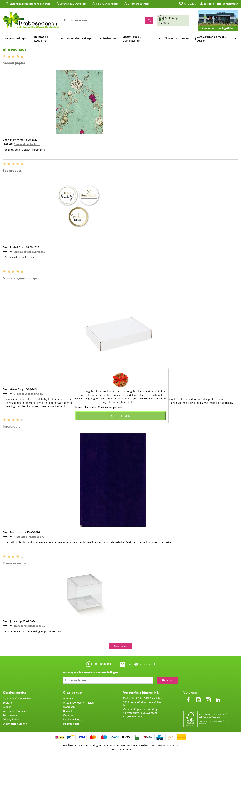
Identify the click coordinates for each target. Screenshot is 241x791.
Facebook (188, 696)
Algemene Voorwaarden (17, 698)
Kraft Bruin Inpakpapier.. (29, 536)
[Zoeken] (149, 20)
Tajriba (128, 749)
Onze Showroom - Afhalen (78, 702)
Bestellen (8, 702)
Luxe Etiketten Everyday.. (29, 251)
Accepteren (120, 416)
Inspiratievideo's (72, 719)
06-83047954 (102, 664)
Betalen (7, 706)
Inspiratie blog (71, 723)
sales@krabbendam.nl (142, 664)
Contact (67, 711)
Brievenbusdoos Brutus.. (29, 393)
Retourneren (10, 715)
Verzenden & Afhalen (15, 711)
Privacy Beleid (11, 719)
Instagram (208, 696)
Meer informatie (85, 407)
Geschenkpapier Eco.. (27, 144)
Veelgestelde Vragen (15, 723)
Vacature (68, 715)
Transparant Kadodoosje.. (29, 626)
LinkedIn (218, 696)
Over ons (68, 698)
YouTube (198, 696)
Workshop (69, 706)
